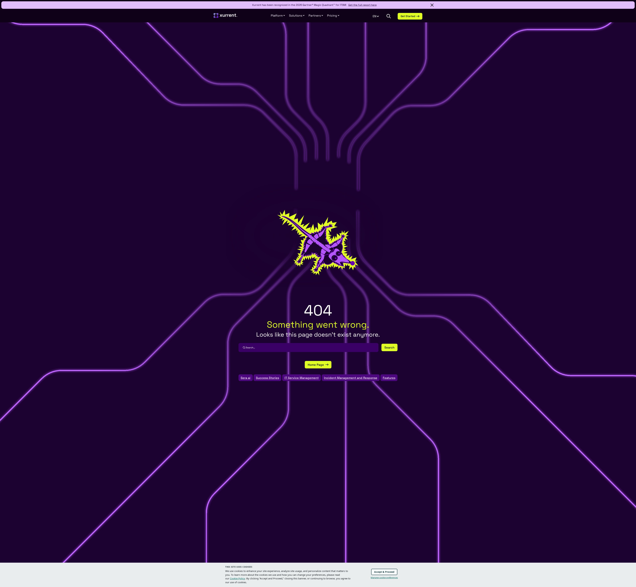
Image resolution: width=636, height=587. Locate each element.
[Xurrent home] (226, 17)
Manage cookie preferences (384, 577)
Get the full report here (362, 4)
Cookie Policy (237, 578)
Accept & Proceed (384, 571)
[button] (316, 15)
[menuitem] (278, 15)
